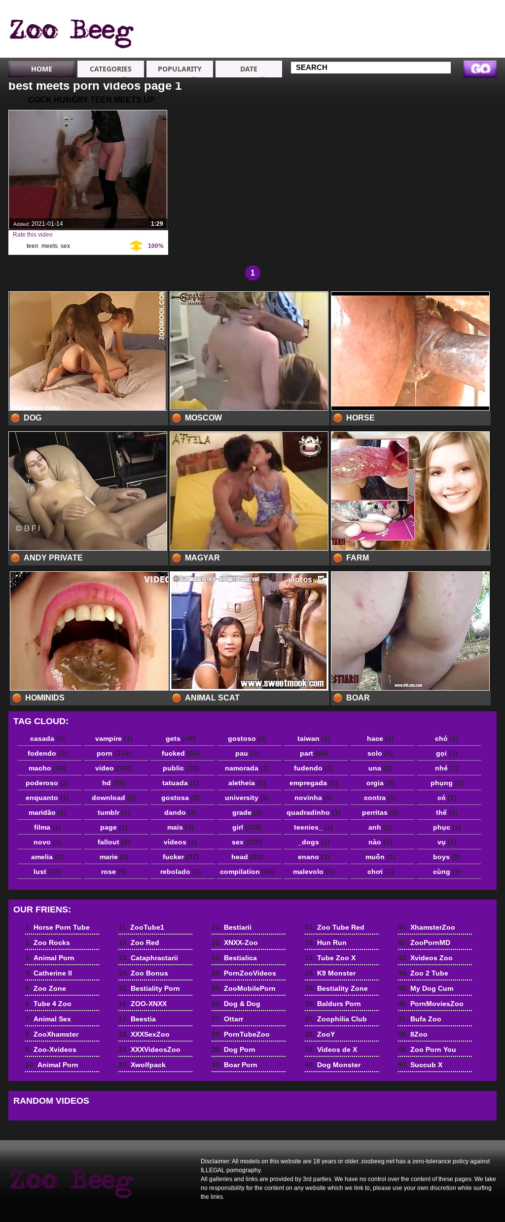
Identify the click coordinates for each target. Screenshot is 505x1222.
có (447, 798)
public (181, 768)
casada (47, 738)
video (114, 768)
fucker (181, 857)
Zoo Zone (459, 56)
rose (114, 871)
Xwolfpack (142, 1065)
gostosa (180, 798)
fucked (181, 753)
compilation (247, 871)
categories (111, 68)
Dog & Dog (236, 1004)
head (247, 857)
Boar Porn (234, 1065)
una (380, 768)
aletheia (247, 783)
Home (41, 68)
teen (32, 246)
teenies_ (313, 827)
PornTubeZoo (241, 1034)
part (314, 753)
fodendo (47, 753)
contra (380, 798)
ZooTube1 (318, 12)
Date (248, 68)
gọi (447, 753)
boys (447, 857)
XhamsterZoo (426, 927)
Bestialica (234, 958)
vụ (447, 842)
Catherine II (462, 47)
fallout (114, 842)
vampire (114, 738)
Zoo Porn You (427, 1049)
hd (114, 783)
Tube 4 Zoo (391, 12)
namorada (247, 768)
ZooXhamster (394, 30)
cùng (447, 871)
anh (380, 827)
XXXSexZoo (144, 1034)
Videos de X (331, 1049)
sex (65, 246)
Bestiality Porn (326, 47)
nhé (447, 768)
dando (180, 812)
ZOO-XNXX (142, 1004)
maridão (48, 812)
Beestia (137, 1019)
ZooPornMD (424, 942)
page (114, 827)
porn (114, 753)
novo (48, 842)
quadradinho (314, 812)
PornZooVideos (244, 973)
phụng (447, 783)
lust (47, 871)
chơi (380, 871)
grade (247, 812)
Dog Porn (233, 1049)
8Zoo (413, 1034)
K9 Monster (330, 973)
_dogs (314, 842)
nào (380, 842)
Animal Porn (463, 38)
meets (49, 246)
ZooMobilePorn (244, 988)
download (114, 798)
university (247, 798)
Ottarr (227, 1019)
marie (114, 857)
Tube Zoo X (330, 958)
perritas (380, 812)
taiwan (313, 738)
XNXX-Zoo (235, 942)
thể (447, 812)
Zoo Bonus (320, 38)
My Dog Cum (425, 988)
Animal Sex (391, 21)
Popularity (180, 68)
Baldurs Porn (333, 1004)
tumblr (114, 812)
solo (380, 753)
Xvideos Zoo (425, 958)
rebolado (180, 871)
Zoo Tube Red (334, 927)
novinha (313, 798)
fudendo (313, 768)
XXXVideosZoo (149, 1049)
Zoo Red (315, 21)
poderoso (47, 783)
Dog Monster (333, 1065)
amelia (47, 857)
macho (47, 768)
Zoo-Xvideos (393, 38)
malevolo (313, 871)
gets (180, 738)
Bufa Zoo (419, 1019)
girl (247, 827)
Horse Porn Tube (462, 25)
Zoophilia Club (336, 1019)
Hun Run (326, 942)
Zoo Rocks (461, 12)
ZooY (320, 1034)
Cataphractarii (325, 30)
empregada (313, 783)
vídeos (180, 842)
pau (247, 753)
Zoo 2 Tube (423, 973)
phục (447, 827)
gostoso (247, 738)
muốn (380, 857)
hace (380, 738)
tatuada (180, 783)
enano (314, 857)
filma (47, 827)
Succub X (420, 1065)
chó (447, 738)
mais (180, 827)
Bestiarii (232, 927)
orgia (380, 783)
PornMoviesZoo (431, 1004)
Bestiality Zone (336, 988)
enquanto (47, 798)
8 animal (71, 31)
